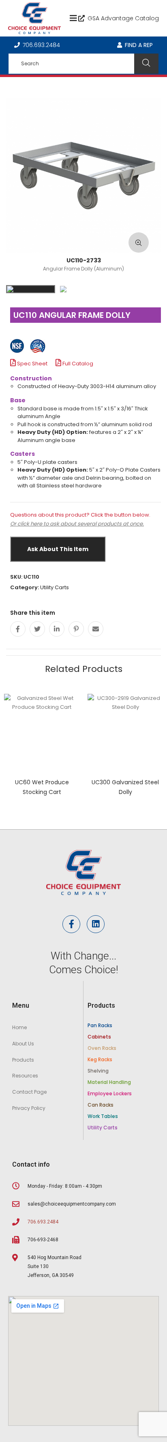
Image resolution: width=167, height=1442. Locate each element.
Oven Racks (102, 1048)
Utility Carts (54, 587)
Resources (25, 1075)
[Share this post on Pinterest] (76, 629)
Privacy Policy (28, 1108)
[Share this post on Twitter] (37, 629)
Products (23, 1059)
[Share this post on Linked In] (56, 629)
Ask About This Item (57, 549)
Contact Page (29, 1091)
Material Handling (109, 1082)
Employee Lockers (110, 1093)
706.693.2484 (41, 45)
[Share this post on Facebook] (18, 629)
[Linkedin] (96, 924)
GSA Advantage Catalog (123, 18)
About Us (23, 1043)
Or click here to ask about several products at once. (77, 524)
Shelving (98, 1070)
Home (19, 1027)
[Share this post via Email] (95, 629)
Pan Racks (100, 1025)
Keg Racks (100, 1059)
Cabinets (99, 1036)
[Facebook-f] (71, 924)
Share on (85, 613)
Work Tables (103, 1116)
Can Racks (100, 1104)
